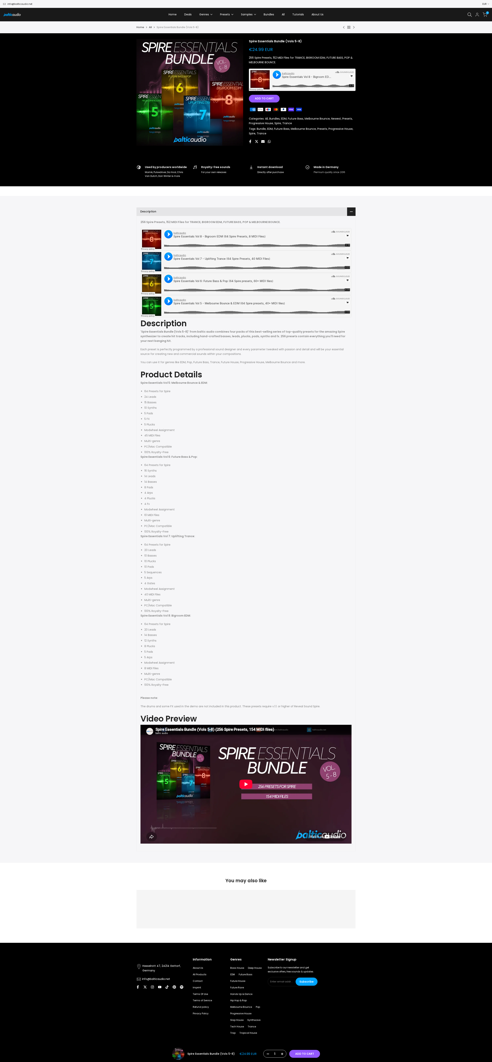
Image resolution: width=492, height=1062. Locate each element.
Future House (237, 981)
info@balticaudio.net (19, 4)
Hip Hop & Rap (238, 1000)
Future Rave (237, 987)
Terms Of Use (200, 994)
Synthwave (253, 1020)
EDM (284, 119)
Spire (277, 123)
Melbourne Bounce (317, 119)
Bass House (237, 968)
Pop (258, 1007)
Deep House (255, 968)
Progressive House (261, 123)
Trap (233, 1033)
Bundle (261, 129)
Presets (347, 119)
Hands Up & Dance (241, 994)
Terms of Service (202, 1000)
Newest (336, 119)
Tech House (237, 1026)
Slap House (237, 1020)
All (150, 27)
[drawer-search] (470, 14)
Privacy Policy (201, 1013)
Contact (198, 981)
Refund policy (201, 1007)
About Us (198, 968)
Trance (287, 123)
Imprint (197, 987)
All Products (199, 974)
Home (140, 27)
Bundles (274, 119)
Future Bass (295, 119)
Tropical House (248, 1033)
